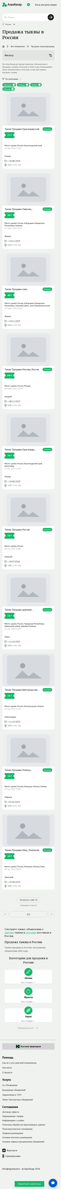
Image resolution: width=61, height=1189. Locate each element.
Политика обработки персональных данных (23, 1124)
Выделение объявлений (13, 1090)
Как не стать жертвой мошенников (19, 1062)
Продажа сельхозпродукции (43, 46)
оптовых (31, 932)
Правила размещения (12, 1133)
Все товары (27, 982)
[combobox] (15, 79)
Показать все (26, 1028)
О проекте (7, 1072)
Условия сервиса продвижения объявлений (23, 1141)
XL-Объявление (9, 1085)
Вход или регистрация (46, 4)
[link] (28, 131)
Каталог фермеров (31, 1046)
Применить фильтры (29, 1183)
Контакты (7, 1067)
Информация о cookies (13, 1120)
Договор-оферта (10, 1111)
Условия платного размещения (17, 1137)
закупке (9, 932)
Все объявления (18, 46)
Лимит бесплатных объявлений (17, 1099)
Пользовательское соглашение (17, 1128)
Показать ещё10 (28, 900)
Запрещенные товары (12, 1116)
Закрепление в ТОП (11, 1094)
